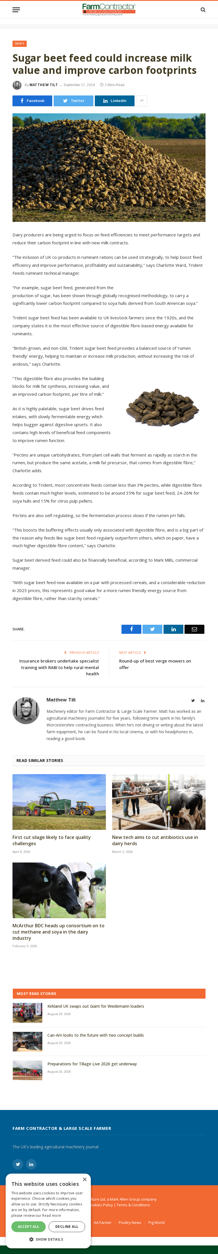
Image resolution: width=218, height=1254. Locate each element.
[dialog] (48, 1211)
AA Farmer (103, 1222)
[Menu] (16, 9)
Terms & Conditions (133, 1204)
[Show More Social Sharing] (141, 100)
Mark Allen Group (125, 1199)
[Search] (203, 9)
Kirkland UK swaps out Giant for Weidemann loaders (95, 1006)
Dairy (19, 43)
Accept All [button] (28, 1226)
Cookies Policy (100, 1204)
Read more (51, 1215)
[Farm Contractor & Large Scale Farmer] (109, 9)
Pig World (156, 1222)
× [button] (84, 1180)
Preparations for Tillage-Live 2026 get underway (92, 1063)
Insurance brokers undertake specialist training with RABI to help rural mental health (59, 667)
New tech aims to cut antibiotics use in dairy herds (155, 840)
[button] (48, 1239)
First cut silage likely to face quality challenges (51, 840)
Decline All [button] (66, 1226)
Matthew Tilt (44, 85)
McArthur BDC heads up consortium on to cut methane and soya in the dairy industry (58, 932)
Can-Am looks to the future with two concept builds (95, 1035)
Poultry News (130, 1222)
